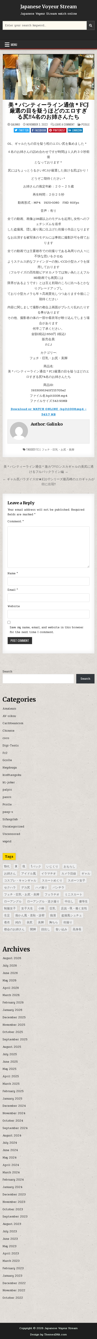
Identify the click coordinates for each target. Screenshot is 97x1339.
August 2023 (11, 1224)
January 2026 (12, 1010)
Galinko (15, 124)
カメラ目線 (68, 873)
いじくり (52, 866)
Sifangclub (10, 819)
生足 (7, 915)
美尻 (29, 922)
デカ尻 (25, 887)
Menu (14, 44)
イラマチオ (48, 873)
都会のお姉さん (14, 929)
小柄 (41, 908)
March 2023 (11, 1261)
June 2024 (10, 1150)
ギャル (85, 873)
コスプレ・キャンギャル (20, 880)
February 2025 (13, 1091)
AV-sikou (9, 716)
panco (6, 797)
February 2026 (13, 1002)
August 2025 (11, 1047)
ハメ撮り (41, 887)
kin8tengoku (11, 775)
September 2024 (15, 1128)
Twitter (23, 130)
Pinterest (59, 130)
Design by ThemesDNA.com (48, 1334)
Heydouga (9, 767)
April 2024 (10, 1165)
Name (12, 573)
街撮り (67, 922)
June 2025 (10, 1061)
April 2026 (10, 988)
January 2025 (12, 1098)
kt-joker (8, 782)
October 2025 (12, 1032)
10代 (6, 866)
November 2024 (13, 1113)
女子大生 (27, 908)
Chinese (8, 730)
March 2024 (11, 1172)
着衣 (7, 922)
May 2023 (9, 1246)
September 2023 (15, 1216)
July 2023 (9, 1231)
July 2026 (9, 965)
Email (12, 590)
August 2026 (11, 958)
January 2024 (12, 1187)
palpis (7, 789)
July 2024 (9, 1143)
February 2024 (13, 1179)
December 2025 (14, 1017)
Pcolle (85, 124)
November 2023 (13, 1202)
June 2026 (10, 973)
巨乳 (52, 908)
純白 (18, 922)
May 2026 (9, 980)
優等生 (83, 901)
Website (13, 606)
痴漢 (53, 915)
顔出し (45, 929)
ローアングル (13, 901)
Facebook (40, 130)
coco (5, 738)
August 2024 (11, 1135)
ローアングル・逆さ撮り (43, 901)
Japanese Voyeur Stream (48, 6)
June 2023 (10, 1239)
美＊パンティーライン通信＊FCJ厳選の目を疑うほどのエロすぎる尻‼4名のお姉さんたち (48, 110)
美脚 (41, 922)
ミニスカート (73, 894)
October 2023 (12, 1209)
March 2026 (11, 995)
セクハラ (10, 887)
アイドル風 (28, 873)
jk (16, 866)
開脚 (33, 929)
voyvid (6, 841)
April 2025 (10, 1076)
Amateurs (9, 708)
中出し (69, 901)
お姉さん (10, 873)
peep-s (7, 812)
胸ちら (53, 922)
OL (24, 866)
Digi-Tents (10, 745)
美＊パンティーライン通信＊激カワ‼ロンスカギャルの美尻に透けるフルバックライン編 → (49, 469)
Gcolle (7, 760)
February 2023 (13, 1268)
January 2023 (12, 1276)
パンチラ (58, 887)
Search (7, 671)
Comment (15, 521)
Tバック (36, 866)
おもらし (69, 866)
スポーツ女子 (76, 880)
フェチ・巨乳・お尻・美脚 (58, 449)
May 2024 (9, 1157)
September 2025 (15, 1039)
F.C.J (38, 449)
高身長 (77, 929)
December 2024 (14, 1106)
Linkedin (77, 130)
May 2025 (9, 1069)
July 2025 (9, 1054)
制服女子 (10, 908)
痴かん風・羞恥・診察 (30, 915)
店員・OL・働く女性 (74, 908)
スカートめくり (52, 880)
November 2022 (13, 1290)
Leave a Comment (65, 124)
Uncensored (11, 834)
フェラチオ (52, 894)
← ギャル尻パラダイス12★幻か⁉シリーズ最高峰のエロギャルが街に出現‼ (49, 482)
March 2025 (11, 1084)
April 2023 (10, 1253)
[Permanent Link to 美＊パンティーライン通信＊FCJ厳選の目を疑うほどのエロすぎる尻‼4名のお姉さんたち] (49, 77)
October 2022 (12, 1298)
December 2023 (14, 1194)
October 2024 (12, 1120)
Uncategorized (13, 826)
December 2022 (14, 1283)
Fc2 (4, 753)
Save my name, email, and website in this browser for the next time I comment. (46, 629)
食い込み (61, 929)
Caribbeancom (12, 723)
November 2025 (13, 1025)
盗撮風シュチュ (71, 915)
